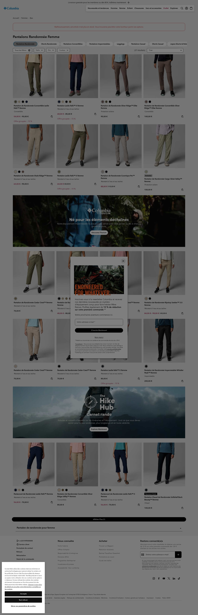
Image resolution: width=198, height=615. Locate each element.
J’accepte (23, 594)
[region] (23, 587)
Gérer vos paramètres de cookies (23, 606)
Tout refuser (23, 600)
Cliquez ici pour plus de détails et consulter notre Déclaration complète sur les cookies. (23, 587)
